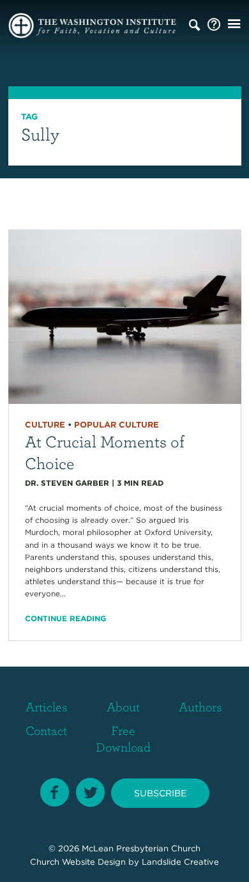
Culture (45, 424)
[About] (213, 25)
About (123, 706)
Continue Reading (65, 618)
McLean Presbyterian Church (141, 848)
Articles (47, 706)
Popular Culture (116, 424)
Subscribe (160, 793)
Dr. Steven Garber (67, 483)
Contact (46, 730)
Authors (200, 706)
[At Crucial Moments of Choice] (124, 316)
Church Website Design (78, 862)
